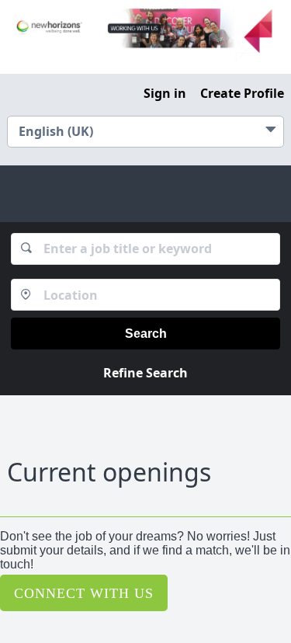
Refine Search (145, 372)
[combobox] (146, 249)
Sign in (165, 93)
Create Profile (242, 93)
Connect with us (84, 592)
